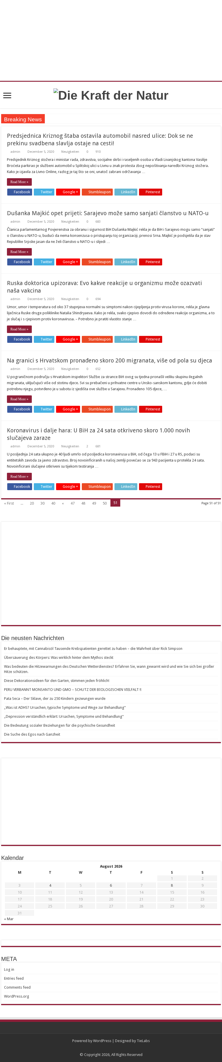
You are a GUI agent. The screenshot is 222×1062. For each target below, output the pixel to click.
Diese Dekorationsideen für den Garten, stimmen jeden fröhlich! (56, 680)
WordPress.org (16, 996)
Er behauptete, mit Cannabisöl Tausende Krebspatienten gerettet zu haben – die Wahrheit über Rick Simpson (93, 648)
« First (9, 503)
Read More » (19, 182)
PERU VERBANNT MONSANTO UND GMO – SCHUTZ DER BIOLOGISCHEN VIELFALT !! (72, 689)
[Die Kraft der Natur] (111, 94)
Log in (9, 969)
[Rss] (111, 1047)
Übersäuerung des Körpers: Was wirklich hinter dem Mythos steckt (58, 657)
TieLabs (143, 1041)
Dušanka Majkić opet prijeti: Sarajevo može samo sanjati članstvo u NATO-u (108, 213)
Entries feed (14, 978)
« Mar (9, 919)
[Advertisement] (111, 573)
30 (42, 503)
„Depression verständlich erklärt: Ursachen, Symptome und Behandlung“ (64, 716)
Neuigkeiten (70, 152)
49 (94, 503)
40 (53, 503)
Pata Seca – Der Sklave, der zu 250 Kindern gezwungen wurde (55, 698)
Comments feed (17, 987)
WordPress (102, 1041)
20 (32, 503)
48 (83, 503)
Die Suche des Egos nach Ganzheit (32, 734)
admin (15, 152)
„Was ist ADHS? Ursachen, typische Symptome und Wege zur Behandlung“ (65, 707)
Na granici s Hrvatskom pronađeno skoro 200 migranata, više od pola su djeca (109, 360)
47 (73, 503)
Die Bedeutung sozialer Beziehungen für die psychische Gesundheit (59, 725)
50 (105, 503)
